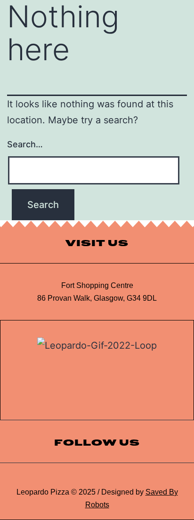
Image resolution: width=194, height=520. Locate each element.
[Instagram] (76, 477)
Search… (25, 144)
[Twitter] (97, 477)
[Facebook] (117, 477)
